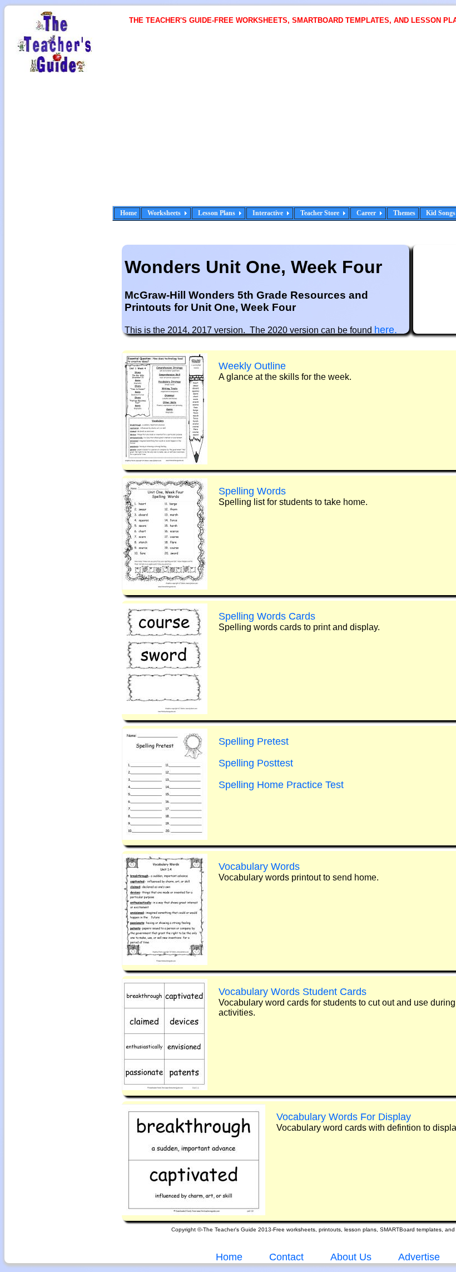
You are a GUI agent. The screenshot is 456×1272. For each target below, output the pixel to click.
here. (385, 329)
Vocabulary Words (259, 866)
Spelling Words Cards (267, 616)
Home (128, 213)
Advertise (419, 1257)
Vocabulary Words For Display (343, 1116)
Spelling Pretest (254, 741)
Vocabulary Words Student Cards (292, 991)
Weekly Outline (252, 366)
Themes (404, 213)
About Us (349, 1257)
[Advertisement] (293, 122)
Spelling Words (252, 491)
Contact (286, 1257)
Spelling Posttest (256, 763)
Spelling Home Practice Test (281, 784)
